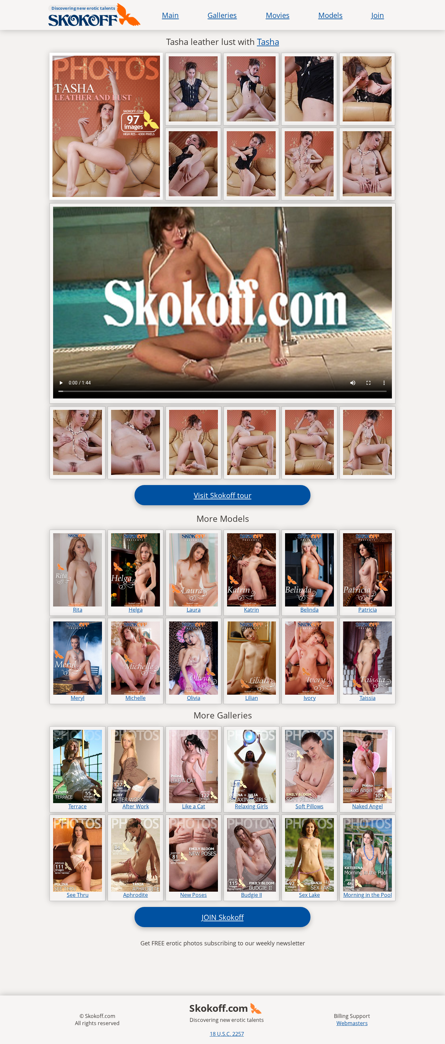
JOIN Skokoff (223, 917)
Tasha (268, 42)
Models (330, 15)
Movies (278, 15)
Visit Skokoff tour (222, 495)
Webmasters (352, 1023)
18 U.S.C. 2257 (227, 1033)
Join (377, 15)
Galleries (222, 15)
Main (170, 15)
